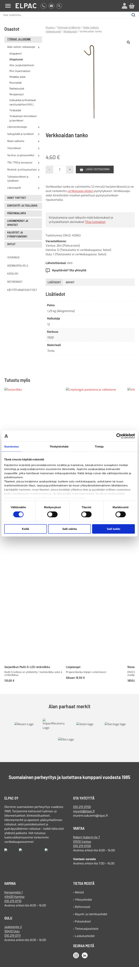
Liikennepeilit (14, 187)
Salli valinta (69, 528)
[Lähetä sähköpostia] (51, 6)
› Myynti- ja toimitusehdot (90, 914)
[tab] (70, 282)
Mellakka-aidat (17, 76)
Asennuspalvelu (17, 265)
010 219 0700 (82, 807)
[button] (128, 42)
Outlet (11, 244)
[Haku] (59, 6)
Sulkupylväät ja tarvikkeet (20, 133)
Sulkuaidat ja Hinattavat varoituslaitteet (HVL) (22, 102)
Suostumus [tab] (11, 446)
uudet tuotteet (16, 197)
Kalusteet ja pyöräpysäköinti (17, 234)
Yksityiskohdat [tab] (59, 446)
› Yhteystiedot (82, 900)
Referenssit (15, 281)
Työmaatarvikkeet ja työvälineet (17, 178)
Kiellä (25, 528)
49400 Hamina (14, 897)
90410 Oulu (12, 931)
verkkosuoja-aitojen (80, 191)
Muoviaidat (15, 82)
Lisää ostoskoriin (97, 169)
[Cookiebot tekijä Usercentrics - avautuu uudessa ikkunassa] (119, 436)
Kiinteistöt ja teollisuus (22, 205)
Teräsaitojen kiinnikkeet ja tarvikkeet (23, 118)
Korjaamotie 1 (13, 892)
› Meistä (78, 892)
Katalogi (12, 273)
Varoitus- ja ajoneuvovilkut (20, 155)
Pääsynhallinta (16, 213)
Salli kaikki (113, 528)
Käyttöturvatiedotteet (22, 289)
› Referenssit (81, 907)
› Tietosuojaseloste (85, 929)
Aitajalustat (16, 59)
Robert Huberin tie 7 (86, 837)
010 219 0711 (12, 936)
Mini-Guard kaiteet (19, 71)
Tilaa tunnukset (95, 222)
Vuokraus (13, 257)
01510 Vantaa (82, 842)
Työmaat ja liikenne (19, 39)
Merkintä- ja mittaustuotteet (22, 169)
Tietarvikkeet (14, 148)
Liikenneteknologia (17, 126)
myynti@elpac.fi (84, 811)
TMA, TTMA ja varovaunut (19, 162)
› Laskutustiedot (84, 936)
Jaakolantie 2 (13, 927)
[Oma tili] (124, 6)
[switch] (52, 514)
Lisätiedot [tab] (54, 282)
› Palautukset (82, 921)
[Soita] (43, 6)
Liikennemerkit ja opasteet (17, 222)
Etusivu (50, 27)
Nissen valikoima (15, 141)
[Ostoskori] (132, 6)
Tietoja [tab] (99, 446)
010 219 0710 (12, 901)
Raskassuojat (16, 88)
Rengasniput (16, 94)
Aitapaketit (15, 53)
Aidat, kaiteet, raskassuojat (21, 46)
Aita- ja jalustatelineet (21, 65)
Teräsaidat (15, 110)
